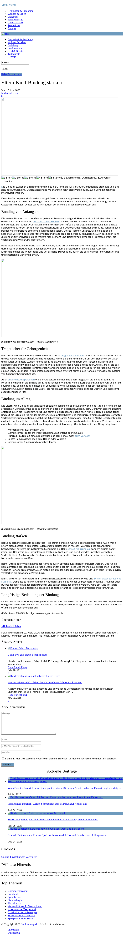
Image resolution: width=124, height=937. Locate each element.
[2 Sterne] (18, 177)
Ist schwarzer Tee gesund (22, 909)
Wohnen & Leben (17, 13)
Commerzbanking (17, 891)
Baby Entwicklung (11, 74)
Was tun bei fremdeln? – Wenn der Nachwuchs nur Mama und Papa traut (45, 682)
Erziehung (13, 16)
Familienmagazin (29, 924)
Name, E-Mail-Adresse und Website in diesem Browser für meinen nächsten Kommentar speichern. (61, 758)
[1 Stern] (6, 177)
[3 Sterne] (30, 177)
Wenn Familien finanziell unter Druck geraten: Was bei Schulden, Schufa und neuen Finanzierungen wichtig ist (64, 788)
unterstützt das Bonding (46, 221)
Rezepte (12, 28)
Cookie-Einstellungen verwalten (19, 857)
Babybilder (14, 894)
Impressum (13, 929)
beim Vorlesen (82, 436)
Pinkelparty (14, 903)
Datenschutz (14, 932)
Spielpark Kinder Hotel (20, 918)
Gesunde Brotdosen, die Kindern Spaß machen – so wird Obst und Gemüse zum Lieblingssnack (57, 835)
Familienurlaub (15, 19)
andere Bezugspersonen (21, 379)
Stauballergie (15, 900)
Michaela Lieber (9, 93)
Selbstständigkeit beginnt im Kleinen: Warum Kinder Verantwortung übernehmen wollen (53, 819)
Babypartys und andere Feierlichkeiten (27, 654)
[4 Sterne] (42, 177)
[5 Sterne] (54, 177)
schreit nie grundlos (78, 549)
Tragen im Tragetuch (72, 355)
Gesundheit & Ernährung (20, 11)
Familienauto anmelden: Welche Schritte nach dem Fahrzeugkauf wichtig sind (47, 803)
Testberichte (14, 25)
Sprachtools (14, 897)
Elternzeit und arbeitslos (21, 915)
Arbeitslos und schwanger (22, 912)
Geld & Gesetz (15, 22)
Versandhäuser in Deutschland (25, 906)
